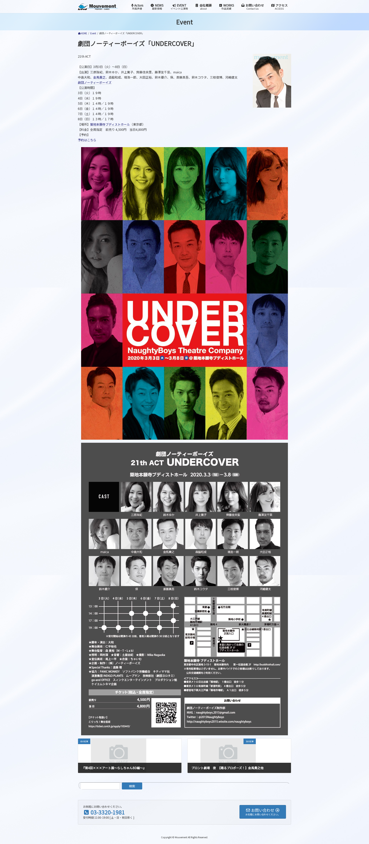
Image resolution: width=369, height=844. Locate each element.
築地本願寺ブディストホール (110, 124)
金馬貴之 (99, 77)
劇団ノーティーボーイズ (94, 82)
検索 (132, 786)
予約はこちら (87, 140)
